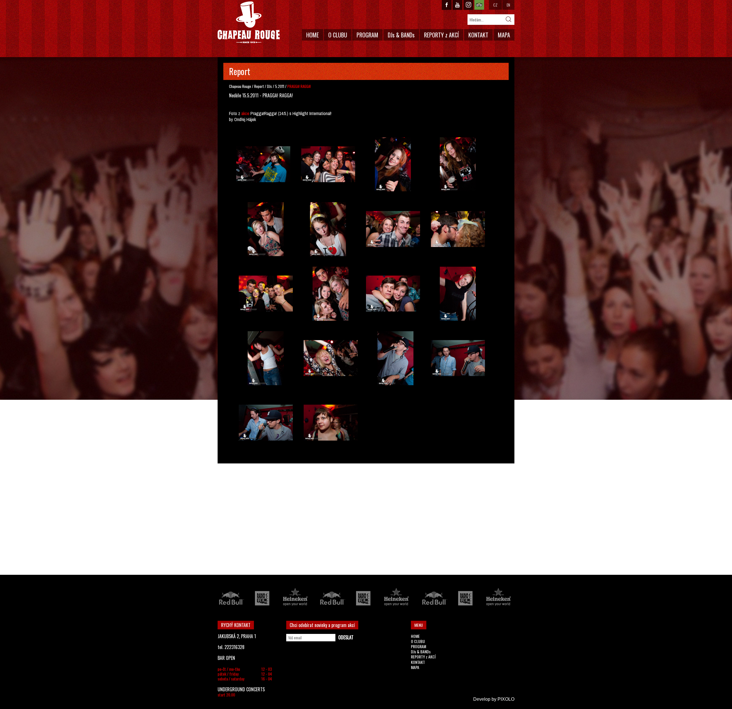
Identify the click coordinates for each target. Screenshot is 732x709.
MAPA (504, 35)
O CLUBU (337, 35)
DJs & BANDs (401, 35)
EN (508, 5)
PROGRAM (367, 35)
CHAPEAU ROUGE (249, 22)
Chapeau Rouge (240, 86)
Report (259, 86)
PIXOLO (506, 699)
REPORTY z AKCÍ (441, 35)
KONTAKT (478, 35)
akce (245, 113)
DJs (270, 86)
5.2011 (279, 86)
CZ (495, 5)
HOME (312, 35)
